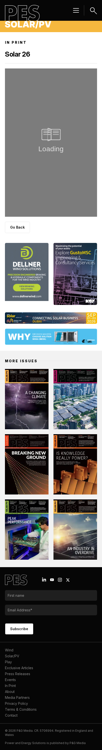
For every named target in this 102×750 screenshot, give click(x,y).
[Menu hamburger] (76, 10)
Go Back (17, 227)
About (10, 691)
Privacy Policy (16, 703)
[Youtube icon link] (52, 579)
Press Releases (17, 674)
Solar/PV (12, 656)
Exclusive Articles (19, 668)
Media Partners (17, 697)
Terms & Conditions (21, 709)
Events (10, 680)
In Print (10, 686)
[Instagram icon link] (60, 580)
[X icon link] (68, 580)
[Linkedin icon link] (44, 580)
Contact (11, 715)
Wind (9, 650)
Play (8, 662)
